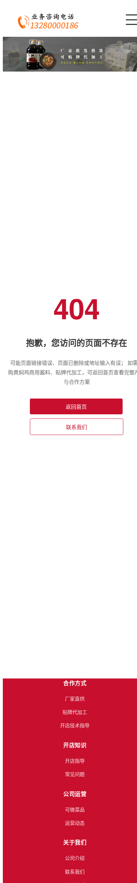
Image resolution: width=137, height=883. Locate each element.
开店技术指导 (75, 725)
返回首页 (76, 406)
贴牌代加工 (75, 711)
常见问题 (75, 773)
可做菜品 (75, 809)
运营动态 (75, 822)
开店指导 (75, 760)
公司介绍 (75, 857)
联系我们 (76, 426)
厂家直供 (75, 698)
